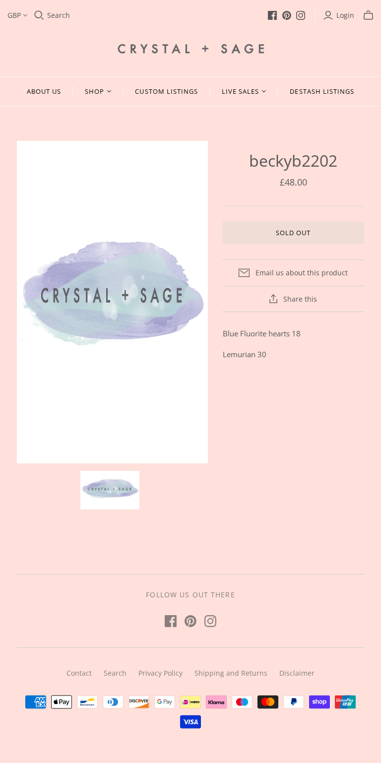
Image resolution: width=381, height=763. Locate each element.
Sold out (293, 232)
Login (345, 15)
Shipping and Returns (230, 673)
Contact (79, 673)
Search (58, 15)
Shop (94, 91)
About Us (44, 91)
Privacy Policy (160, 673)
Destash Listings (322, 91)
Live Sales (240, 91)
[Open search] (39, 15)
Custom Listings (166, 91)
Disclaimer (297, 673)
